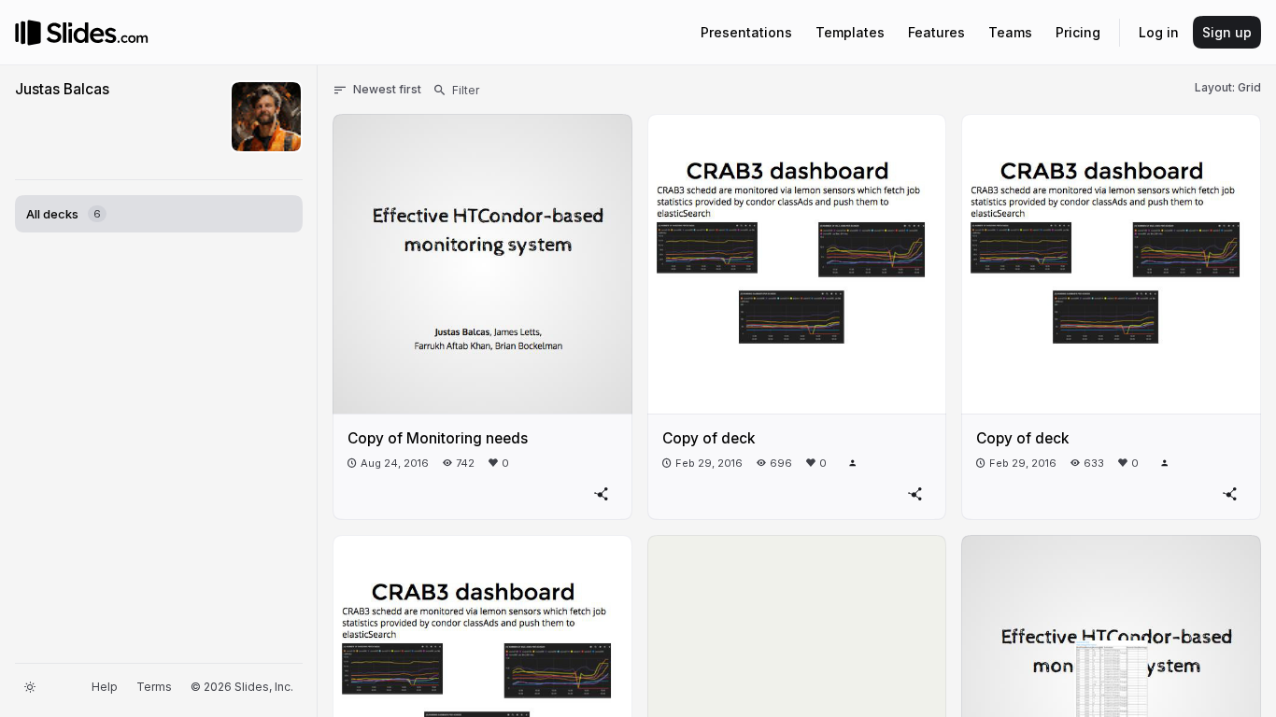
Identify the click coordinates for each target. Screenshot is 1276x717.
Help (105, 687)
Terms (154, 687)
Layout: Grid (1228, 87)
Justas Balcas (62, 89)
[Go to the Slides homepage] (28, 32)
